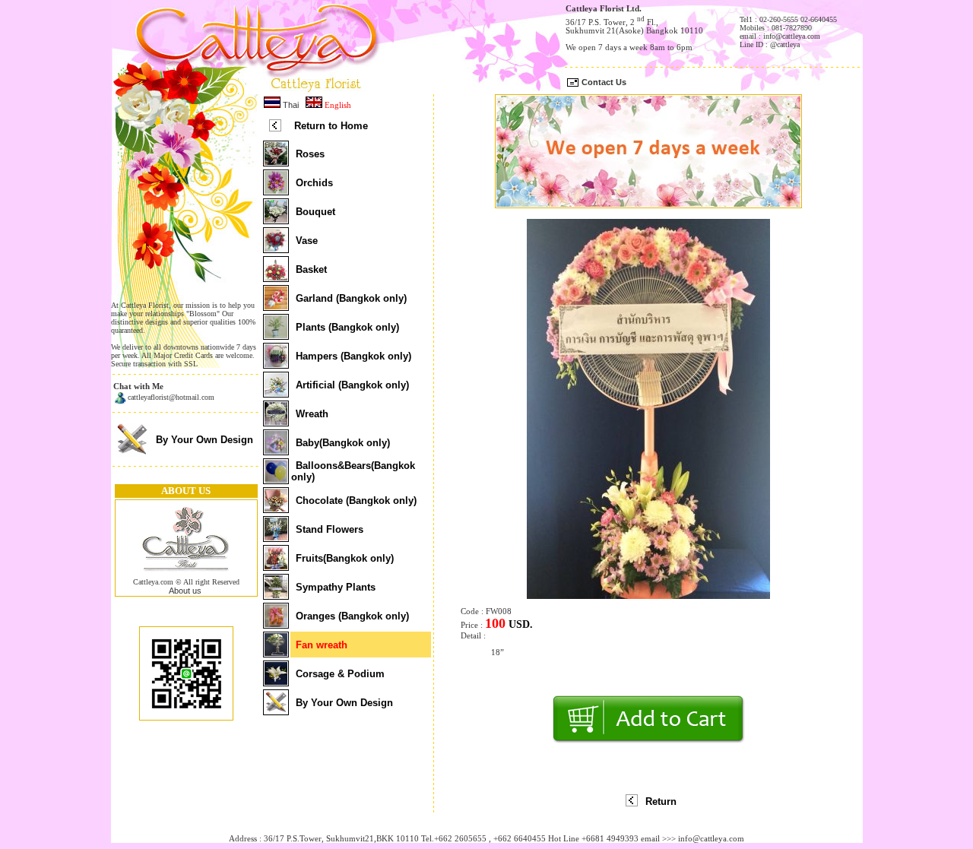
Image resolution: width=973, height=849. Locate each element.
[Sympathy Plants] (276, 595)
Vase (307, 240)
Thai (289, 104)
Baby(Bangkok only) (343, 442)
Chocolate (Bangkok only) (356, 500)
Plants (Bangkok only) (347, 327)
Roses (310, 154)
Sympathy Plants (336, 587)
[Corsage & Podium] (276, 681)
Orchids (314, 182)
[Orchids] (276, 190)
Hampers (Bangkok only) (353, 356)
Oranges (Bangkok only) (352, 616)
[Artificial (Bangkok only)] (276, 393)
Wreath (312, 414)
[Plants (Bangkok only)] (276, 335)
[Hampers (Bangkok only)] (276, 364)
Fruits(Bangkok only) (345, 558)
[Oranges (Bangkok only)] (276, 624)
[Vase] (276, 248)
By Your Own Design (204, 439)
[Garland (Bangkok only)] (276, 306)
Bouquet (315, 211)
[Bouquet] (276, 219)
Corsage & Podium (340, 674)
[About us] (186, 574)
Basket (311, 269)
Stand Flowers (329, 529)
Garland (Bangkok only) (351, 298)
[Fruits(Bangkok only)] (276, 566)
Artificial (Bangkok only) (352, 385)
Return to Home (331, 125)
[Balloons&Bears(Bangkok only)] (276, 479)
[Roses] (276, 161)
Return (661, 801)
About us (185, 590)
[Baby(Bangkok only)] (276, 450)
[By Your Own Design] (132, 453)
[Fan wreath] (276, 652)
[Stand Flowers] (276, 537)
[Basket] (276, 277)
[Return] (632, 803)
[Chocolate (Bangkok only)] (276, 508)
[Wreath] (276, 421)
